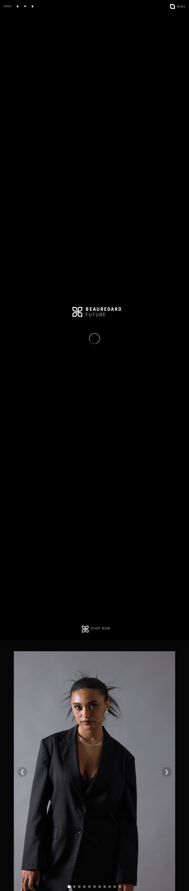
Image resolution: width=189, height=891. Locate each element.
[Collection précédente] (18, 6)
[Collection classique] (25, 6)
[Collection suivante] (32, 6)
